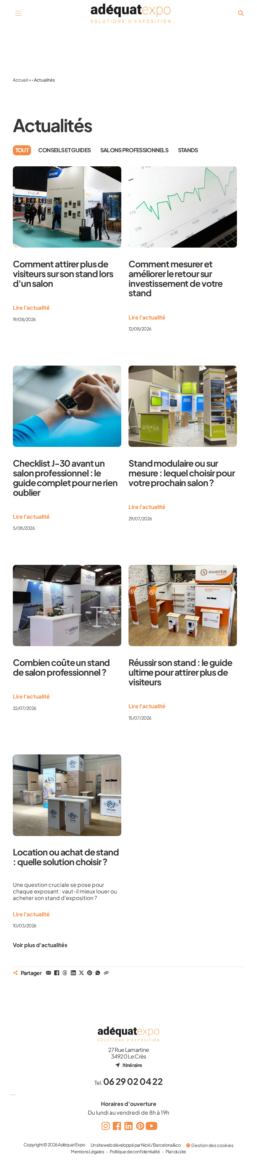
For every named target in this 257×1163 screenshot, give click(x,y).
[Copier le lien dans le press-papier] (106, 973)
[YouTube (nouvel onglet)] (151, 1126)
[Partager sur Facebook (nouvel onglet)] (57, 973)
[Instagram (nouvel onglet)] (105, 1126)
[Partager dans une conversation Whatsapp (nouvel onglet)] (98, 973)
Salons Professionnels (134, 150)
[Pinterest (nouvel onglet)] (140, 1126)
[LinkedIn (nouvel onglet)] (128, 1126)
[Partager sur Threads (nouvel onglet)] (65, 973)
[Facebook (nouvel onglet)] (117, 1126)
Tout (22, 150)
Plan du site (175, 1151)
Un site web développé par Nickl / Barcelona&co (136, 1145)
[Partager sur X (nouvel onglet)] (81, 973)
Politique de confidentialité (135, 1151)
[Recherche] (241, 13)
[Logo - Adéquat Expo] (131, 13)
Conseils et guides (64, 150)
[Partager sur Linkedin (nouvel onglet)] (73, 973)
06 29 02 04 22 (133, 1081)
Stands (188, 150)
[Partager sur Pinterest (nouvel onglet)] (90, 973)
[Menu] (18, 13)
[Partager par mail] (49, 973)
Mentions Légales (87, 1151)
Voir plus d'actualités (40, 944)
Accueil (20, 80)
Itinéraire (132, 1065)
